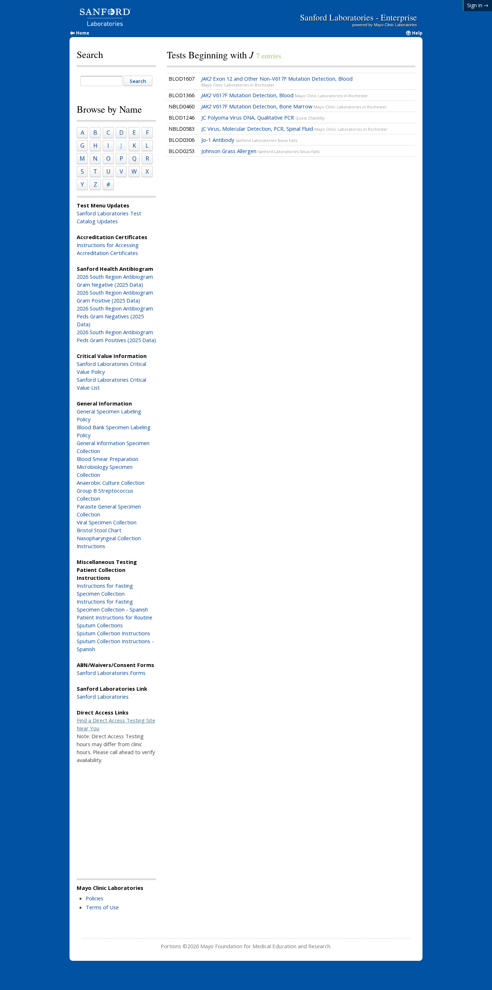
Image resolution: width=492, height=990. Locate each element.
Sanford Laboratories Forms (111, 672)
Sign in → (477, 5)
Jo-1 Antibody (249, 139)
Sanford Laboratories (103, 696)
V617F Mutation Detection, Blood (284, 95)
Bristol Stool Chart (99, 530)
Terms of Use (102, 907)
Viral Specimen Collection (107, 522)
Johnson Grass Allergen (260, 150)
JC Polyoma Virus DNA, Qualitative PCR (263, 117)
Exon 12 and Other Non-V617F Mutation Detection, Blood (277, 81)
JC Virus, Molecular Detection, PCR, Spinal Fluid (294, 128)
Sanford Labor (94, 363)
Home (82, 33)
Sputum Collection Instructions (113, 633)
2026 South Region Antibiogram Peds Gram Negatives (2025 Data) (115, 316)
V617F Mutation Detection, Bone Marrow (294, 106)
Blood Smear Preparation (107, 458)
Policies (94, 898)
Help (417, 33)
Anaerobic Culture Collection (110, 482)
